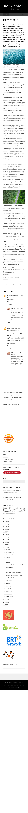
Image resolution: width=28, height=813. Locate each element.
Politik (17, 511)
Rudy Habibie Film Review (11, 577)
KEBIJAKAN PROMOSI (8, 459)
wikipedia (5, 513)
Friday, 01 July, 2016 (18, 295)
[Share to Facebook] (8, 274)
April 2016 (8, 588)
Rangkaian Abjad (14, 7)
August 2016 (8, 560)
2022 (6, 531)
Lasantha (16, 687)
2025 (6, 524)
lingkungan (6, 511)
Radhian (17, 277)
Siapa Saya (5, 456)
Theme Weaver (14, 685)
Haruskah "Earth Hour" (8, 499)
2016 (6, 547)
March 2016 (8, 591)
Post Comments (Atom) (14, 404)
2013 (6, 604)
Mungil (8, 328)
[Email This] (4, 274)
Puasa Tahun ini (11, 20)
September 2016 (9, 557)
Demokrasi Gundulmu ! (8, 495)
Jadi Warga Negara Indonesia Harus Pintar (12, 497)
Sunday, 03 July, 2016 (15, 328)
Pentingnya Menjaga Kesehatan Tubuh (14, 575)
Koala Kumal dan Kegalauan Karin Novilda (14, 564)
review (22, 508)
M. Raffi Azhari (10, 295)
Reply (8, 301)
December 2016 (9, 549)
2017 (6, 544)
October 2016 (8, 554)
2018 (6, 542)
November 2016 (9, 552)
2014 (6, 602)
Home (14, 284)
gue (8, 277)
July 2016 (8, 562)
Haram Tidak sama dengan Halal (10, 492)
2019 (6, 539)
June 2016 (8, 583)
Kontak (4, 454)
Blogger (17, 684)
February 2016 (9, 593)
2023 (6, 529)
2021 (6, 534)
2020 (6, 537)
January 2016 (8, 596)
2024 (6, 526)
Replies (10, 304)
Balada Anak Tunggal (7, 461)
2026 (6, 521)
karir (22, 511)
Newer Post (6, 284)
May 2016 (8, 586)
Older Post (22, 284)
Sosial (5, 508)
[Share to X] (6, 274)
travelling (19, 510)
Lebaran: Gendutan (9, 567)
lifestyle (9, 510)
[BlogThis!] (5, 274)
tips (12, 511)
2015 (6, 599)
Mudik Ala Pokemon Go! (11, 570)
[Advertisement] (14, 419)
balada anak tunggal (11, 513)
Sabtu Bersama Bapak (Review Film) (13, 572)
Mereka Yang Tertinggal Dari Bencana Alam (12, 490)
